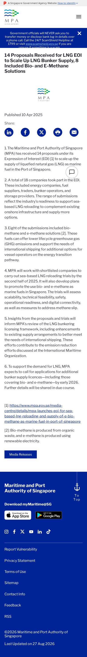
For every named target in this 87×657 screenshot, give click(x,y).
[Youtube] (31, 533)
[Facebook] (14, 533)
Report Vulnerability (20, 549)
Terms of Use (15, 572)
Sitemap (11, 583)
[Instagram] (6, 533)
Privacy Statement (19, 561)
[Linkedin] (40, 533)
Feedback (12, 605)
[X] (22, 533)
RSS (7, 617)
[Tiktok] (48, 533)
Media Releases (20, 454)
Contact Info (14, 594)
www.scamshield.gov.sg (42, 43)
